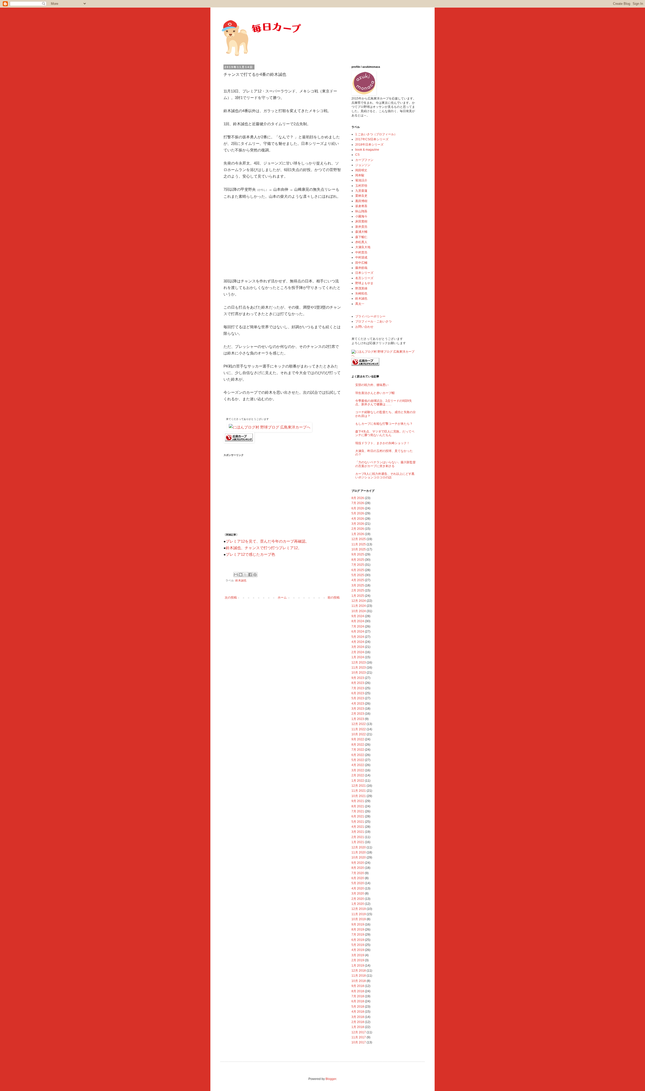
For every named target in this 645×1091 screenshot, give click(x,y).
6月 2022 (357, 755)
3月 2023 (357, 708)
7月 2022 (357, 749)
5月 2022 (357, 760)
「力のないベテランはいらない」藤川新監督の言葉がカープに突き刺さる (385, 464)
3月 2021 (357, 832)
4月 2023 (357, 703)
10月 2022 (358, 734)
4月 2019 (357, 950)
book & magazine (367, 149)
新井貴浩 (361, 226)
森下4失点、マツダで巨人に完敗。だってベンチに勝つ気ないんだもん (384, 433)
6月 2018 (357, 1001)
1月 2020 (357, 904)
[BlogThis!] (240, 574)
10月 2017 (358, 1042)
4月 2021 (357, 827)
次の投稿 (231, 597)
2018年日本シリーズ (369, 144)
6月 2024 (357, 631)
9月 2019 (357, 924)
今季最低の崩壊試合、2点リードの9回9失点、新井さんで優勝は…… (383, 402)
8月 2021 (357, 806)
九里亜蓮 (361, 190)
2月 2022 (357, 775)
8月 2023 (357, 683)
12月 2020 (358, 847)
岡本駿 (359, 175)
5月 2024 (357, 637)
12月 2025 (358, 539)
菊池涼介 (361, 180)
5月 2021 (357, 821)
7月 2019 (357, 934)
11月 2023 (358, 667)
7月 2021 (357, 811)
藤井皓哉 (361, 268)
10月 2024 (358, 611)
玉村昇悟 (361, 185)
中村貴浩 (361, 252)
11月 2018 (358, 975)
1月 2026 (357, 534)
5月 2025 (357, 575)
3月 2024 (357, 647)
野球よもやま (364, 283)
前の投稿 (334, 597)
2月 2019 (357, 960)
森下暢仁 (361, 237)
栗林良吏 (361, 195)
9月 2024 (357, 616)
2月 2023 (357, 713)
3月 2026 (357, 523)
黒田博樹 (361, 201)
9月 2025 (357, 554)
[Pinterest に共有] (254, 574)
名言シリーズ (364, 278)
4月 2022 (357, 765)
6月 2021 (357, 816)
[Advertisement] (261, 237)
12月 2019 (358, 909)
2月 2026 (357, 529)
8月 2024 (357, 621)
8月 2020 (357, 868)
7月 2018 (357, 996)
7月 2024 (357, 626)
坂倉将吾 (361, 206)
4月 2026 (357, 518)
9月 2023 (357, 678)
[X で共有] (245, 574)
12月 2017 (358, 1032)
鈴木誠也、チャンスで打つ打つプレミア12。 (264, 548)
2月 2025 (357, 590)
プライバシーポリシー (370, 316)
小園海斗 (361, 216)
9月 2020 (357, 863)
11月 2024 (358, 606)
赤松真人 (361, 242)
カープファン (364, 160)
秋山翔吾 (361, 211)
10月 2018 (358, 981)
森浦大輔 (361, 232)
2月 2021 (357, 837)
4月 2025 (357, 580)
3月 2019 (357, 955)
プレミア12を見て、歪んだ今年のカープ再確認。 (267, 541)
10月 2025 (358, 549)
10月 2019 (358, 919)
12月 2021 (358, 785)
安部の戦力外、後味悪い (372, 385)
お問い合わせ (364, 326)
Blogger (331, 1079)
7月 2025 (357, 565)
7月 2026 (357, 503)
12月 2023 (358, 662)
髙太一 (359, 304)
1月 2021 (357, 842)
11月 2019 (358, 914)
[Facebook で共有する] (250, 574)
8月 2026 (357, 498)
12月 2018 (358, 970)
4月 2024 (357, 642)
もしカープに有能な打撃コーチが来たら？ (384, 423)
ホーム (282, 597)
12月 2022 (358, 724)
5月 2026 (357, 513)
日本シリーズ (364, 273)
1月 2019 (357, 965)
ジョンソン (362, 165)
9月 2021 (357, 801)
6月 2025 (357, 570)
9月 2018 (357, 986)
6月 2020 (357, 878)
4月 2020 (357, 888)
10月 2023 (358, 672)
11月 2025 (358, 544)
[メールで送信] (235, 574)
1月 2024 (357, 657)
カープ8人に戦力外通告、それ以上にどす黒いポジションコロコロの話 (384, 475)
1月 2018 (357, 1027)
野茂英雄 (361, 288)
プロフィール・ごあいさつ (373, 321)
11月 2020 (358, 852)
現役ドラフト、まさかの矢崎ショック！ (382, 443)
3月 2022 (357, 770)
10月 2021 (358, 796)
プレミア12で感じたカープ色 (250, 554)
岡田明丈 (361, 170)
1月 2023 (357, 719)
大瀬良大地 (362, 247)
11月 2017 (358, 1037)
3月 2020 (357, 893)
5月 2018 (357, 1006)
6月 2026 (357, 508)
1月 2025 (357, 596)
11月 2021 (358, 790)
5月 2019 (357, 945)
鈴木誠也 (240, 580)
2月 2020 (357, 899)
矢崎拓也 (361, 293)
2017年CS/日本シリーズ (372, 139)
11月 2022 (358, 729)
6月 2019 (357, 940)
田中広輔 (361, 263)
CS (357, 154)
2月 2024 (357, 652)
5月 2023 (357, 698)
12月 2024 (358, 601)
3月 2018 (357, 1017)
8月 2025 (357, 559)
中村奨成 (361, 257)
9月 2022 (357, 739)
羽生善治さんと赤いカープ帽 (375, 393)
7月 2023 (357, 688)
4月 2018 (357, 1011)
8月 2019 (357, 929)
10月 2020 (358, 857)
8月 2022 (357, 744)
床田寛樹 (361, 221)
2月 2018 (357, 1022)
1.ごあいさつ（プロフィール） (376, 134)
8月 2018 (357, 991)
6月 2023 (357, 693)
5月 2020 (357, 883)
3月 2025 (357, 585)
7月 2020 (357, 873)
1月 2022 (357, 780)
